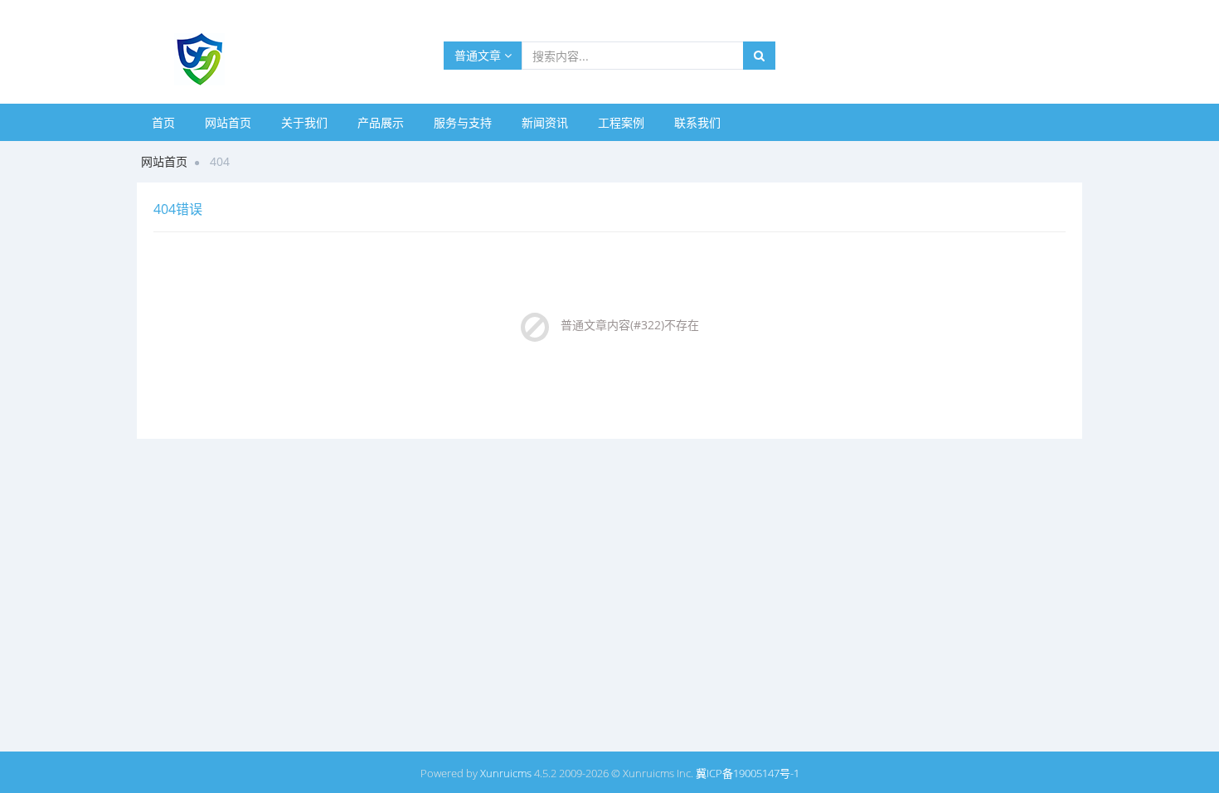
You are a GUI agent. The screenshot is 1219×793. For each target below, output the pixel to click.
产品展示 (380, 122)
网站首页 (228, 122)
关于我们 (304, 122)
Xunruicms (506, 773)
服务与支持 (463, 122)
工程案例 (621, 122)
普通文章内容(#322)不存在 (630, 325)
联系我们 (697, 122)
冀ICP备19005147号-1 (747, 773)
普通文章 (479, 55)
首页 (163, 122)
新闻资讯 (545, 122)
